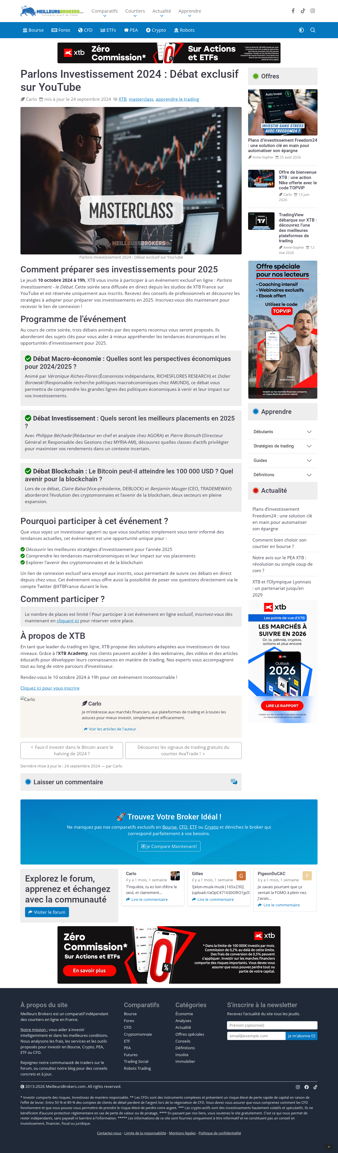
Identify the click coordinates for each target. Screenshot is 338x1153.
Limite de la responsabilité (145, 1133)
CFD (88, 30)
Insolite (182, 1054)
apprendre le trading (177, 99)
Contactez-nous (109, 1133)
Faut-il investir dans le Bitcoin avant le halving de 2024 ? (74, 750)
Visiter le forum (49, 912)
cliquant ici (68, 621)
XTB (122, 99)
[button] (301, 30)
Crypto (158, 30)
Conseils (182, 1041)
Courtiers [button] (135, 11)
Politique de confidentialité (220, 1133)
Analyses (183, 1020)
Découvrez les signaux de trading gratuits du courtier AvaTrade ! (183, 750)
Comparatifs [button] (105, 11)
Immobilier (185, 1061)
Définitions (264, 474)
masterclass (141, 99)
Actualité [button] (161, 11)
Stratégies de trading (274, 446)
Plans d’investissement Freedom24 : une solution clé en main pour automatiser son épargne (282, 519)
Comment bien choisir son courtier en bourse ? (279, 543)
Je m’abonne (299, 1035)
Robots (187, 30)
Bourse (35, 30)
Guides (260, 460)
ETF (193, 827)
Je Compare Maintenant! (171, 846)
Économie (184, 1013)
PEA (133, 30)
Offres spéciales (189, 1034)
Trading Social (136, 1061)
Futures (131, 1054)
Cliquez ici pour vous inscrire (50, 688)
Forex (63, 30)
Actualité (183, 1027)
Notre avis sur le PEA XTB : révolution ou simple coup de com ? (282, 564)
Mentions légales (182, 1133)
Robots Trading (137, 1068)
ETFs (110, 30)
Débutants (263, 431)
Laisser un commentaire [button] (68, 782)
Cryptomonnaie (138, 1034)
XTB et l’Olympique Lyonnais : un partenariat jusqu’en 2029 (281, 588)
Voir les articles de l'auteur (112, 729)
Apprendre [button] (189, 11)
